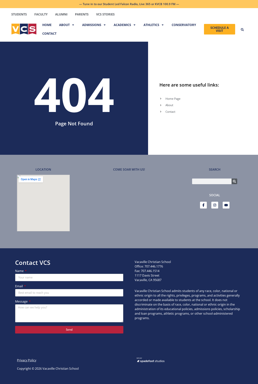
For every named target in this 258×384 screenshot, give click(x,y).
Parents (82, 14)
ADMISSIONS (91, 25)
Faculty (41, 14)
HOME (47, 25)
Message (21, 302)
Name (19, 271)
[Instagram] (214, 205)
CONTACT (49, 33)
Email (19, 286)
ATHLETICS (151, 25)
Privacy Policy (26, 360)
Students (19, 14)
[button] (242, 29)
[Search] (234, 181)
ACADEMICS (122, 25)
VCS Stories (105, 14)
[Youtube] (226, 205)
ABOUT (64, 25)
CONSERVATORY (184, 25)
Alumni (61, 14)
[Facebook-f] (203, 205)
